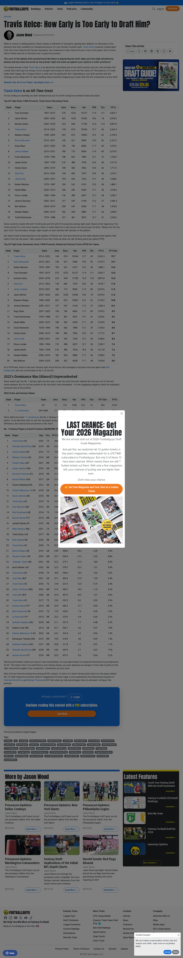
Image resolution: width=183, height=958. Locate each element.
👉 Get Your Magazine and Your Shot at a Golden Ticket (91, 489)
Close (175, 952)
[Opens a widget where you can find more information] (10, 953)
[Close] (178, 935)
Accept (167, 952)
